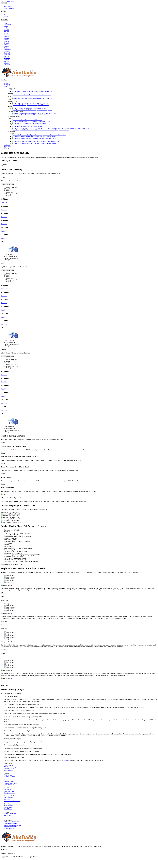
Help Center (10, 1)
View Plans (4, 164)
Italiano (6, 48)
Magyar (6, 46)
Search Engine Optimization (12, 825)
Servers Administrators (10, 826)
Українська (7, 64)
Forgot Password (9, 8)
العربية (6, 23)
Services (12, 131)
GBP (5, 14)
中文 (5, 28)
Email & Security (15, 116)
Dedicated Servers (9, 776)
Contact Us (7, 815)
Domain (12, 88)
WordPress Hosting (10, 767)
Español (6, 59)
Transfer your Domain (10, 783)
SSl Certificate (8, 797)
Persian (6, 39)
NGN (6, 16)
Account (3, 3)
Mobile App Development (11, 822)
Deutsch (6, 43)
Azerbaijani (7, 24)
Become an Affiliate (10, 813)
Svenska (6, 61)
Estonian (6, 38)
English (5, 19)
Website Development (10, 823)
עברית (6, 44)
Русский (7, 58)
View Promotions (9, 785)
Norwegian (7, 51)
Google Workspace (9, 793)
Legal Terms (8, 809)
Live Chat (3, 1)
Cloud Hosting (8, 770)
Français (6, 41)
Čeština (6, 31)
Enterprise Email (9, 791)
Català (6, 26)
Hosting (12, 100)
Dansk (6, 33)
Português (7, 53)
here (66, 760)
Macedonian (8, 49)
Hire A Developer (9, 828)
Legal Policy (8, 807)
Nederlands (7, 35)
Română (6, 56)
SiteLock (7, 799)
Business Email (8, 789)
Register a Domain (9, 781)
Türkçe (6, 63)
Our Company (8, 805)
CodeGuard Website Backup (12, 801)
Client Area (7, 6)
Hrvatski (6, 30)
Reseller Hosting (9, 768)
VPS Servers (8, 775)
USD (4, 11)
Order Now (4, 202)
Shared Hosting (8, 765)
